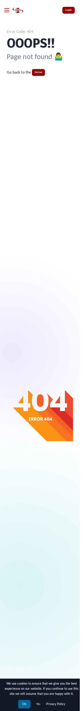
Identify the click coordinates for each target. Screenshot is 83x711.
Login (68, 10)
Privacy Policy (55, 704)
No (38, 704)
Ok (24, 704)
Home (38, 72)
